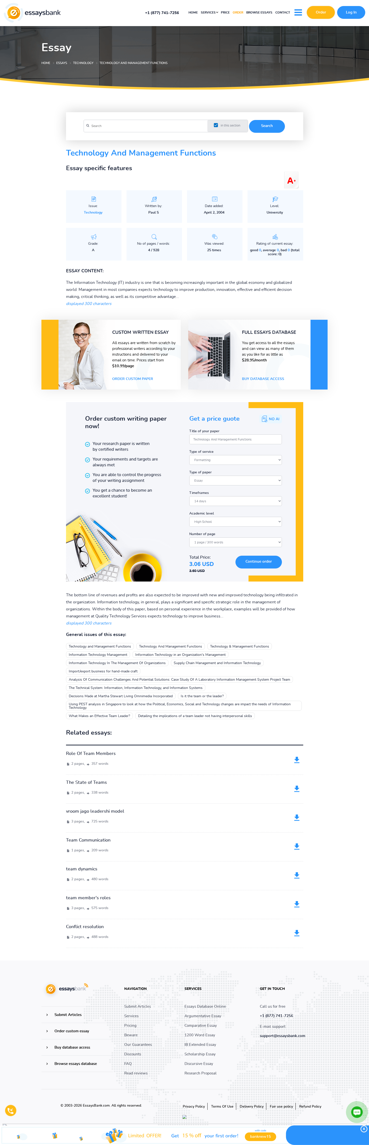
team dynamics (81, 869)
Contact (282, 12)
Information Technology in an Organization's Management (180, 655)
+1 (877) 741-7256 (162, 13)
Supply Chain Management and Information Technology (217, 663)
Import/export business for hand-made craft (103, 671)
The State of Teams (86, 782)
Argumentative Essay (202, 1016)
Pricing (130, 1026)
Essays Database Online (205, 1006)
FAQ (128, 1064)
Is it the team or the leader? (202, 696)
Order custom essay (71, 1031)
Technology (93, 212)
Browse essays (259, 12)
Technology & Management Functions (239, 646)
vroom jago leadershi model (95, 811)
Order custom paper (132, 379)
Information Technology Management (98, 655)
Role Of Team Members (91, 753)
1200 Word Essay (199, 1035)
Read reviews (136, 1073)
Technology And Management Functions (170, 646)
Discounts (132, 1054)
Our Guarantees (138, 1045)
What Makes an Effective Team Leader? (99, 716)
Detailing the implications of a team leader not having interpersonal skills (195, 716)
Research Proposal (200, 1073)
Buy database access (263, 379)
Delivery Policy (252, 1106)
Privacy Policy (194, 1106)
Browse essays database (75, 1064)
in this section (230, 125)
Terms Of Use (222, 1106)
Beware (131, 1035)
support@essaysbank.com (282, 1036)
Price (225, 12)
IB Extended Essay (200, 1045)
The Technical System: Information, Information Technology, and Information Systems (136, 688)
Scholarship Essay (200, 1054)
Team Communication (88, 840)
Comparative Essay (200, 1026)
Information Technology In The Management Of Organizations (117, 663)
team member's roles (88, 898)
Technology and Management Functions (100, 646)
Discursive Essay (198, 1064)
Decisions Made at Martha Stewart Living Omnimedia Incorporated (121, 696)
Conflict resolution (85, 927)
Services (208, 12)
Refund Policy (310, 1106)
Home (193, 12)
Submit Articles (68, 1015)
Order (238, 12)
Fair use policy (281, 1106)
